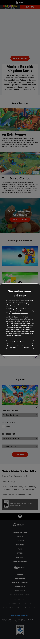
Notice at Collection (23, 309)
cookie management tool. (20, 313)
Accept (27, 347)
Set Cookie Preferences (20, 342)
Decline (13, 347)
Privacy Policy (10, 309)
